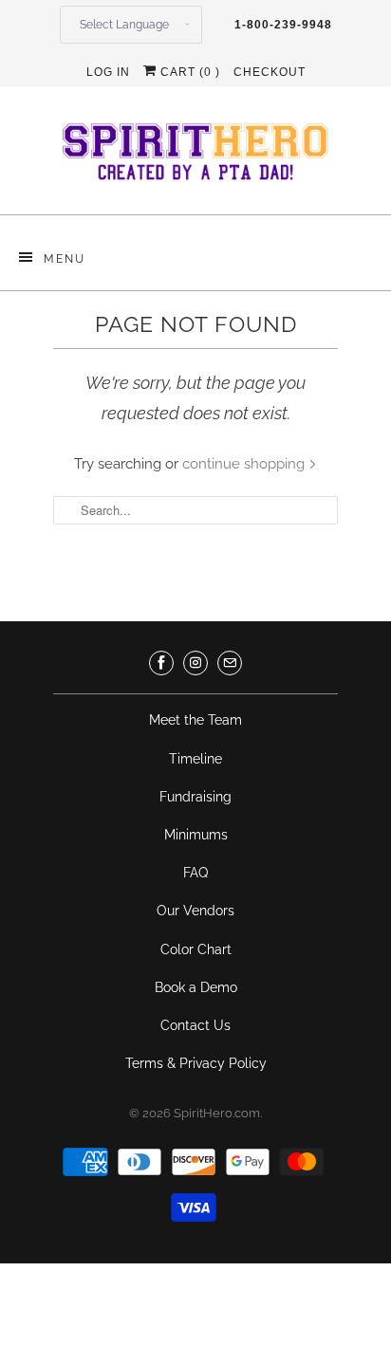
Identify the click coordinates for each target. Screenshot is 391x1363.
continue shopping (245, 463)
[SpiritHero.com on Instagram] (195, 663)
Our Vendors (195, 910)
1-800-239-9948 (283, 24)
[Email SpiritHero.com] (229, 663)
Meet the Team (195, 720)
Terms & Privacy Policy (196, 1063)
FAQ (195, 872)
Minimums (196, 834)
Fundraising (195, 796)
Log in (108, 72)
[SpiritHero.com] (195, 157)
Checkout (269, 72)
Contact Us (195, 1025)
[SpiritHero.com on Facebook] (161, 663)
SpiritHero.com (217, 1113)
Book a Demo (196, 987)
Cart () (188, 72)
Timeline (195, 758)
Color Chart (196, 949)
